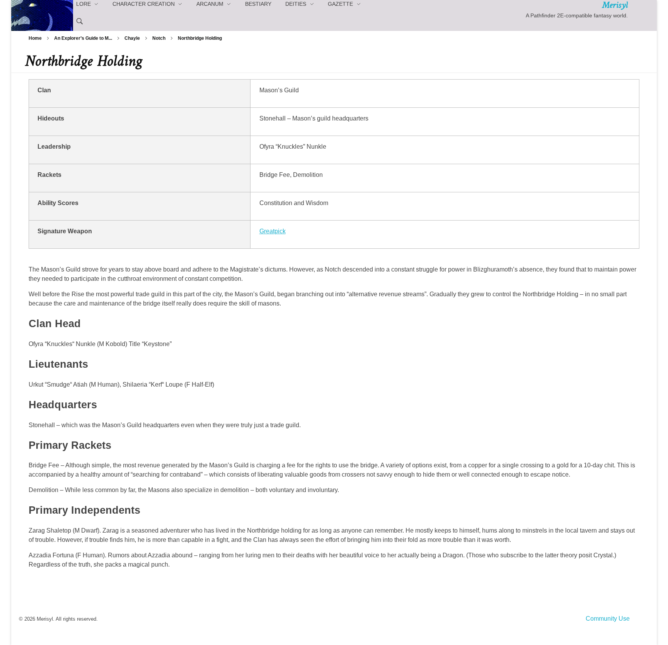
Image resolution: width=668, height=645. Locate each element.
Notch (158, 38)
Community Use (608, 618)
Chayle (132, 38)
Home (35, 38)
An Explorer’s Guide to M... (83, 38)
